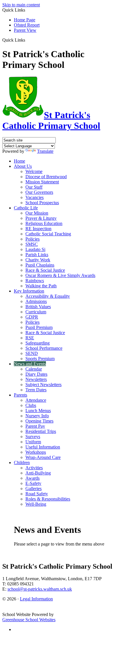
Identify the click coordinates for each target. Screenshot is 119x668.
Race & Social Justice (45, 270)
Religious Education (43, 223)
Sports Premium (40, 358)
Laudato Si (35, 249)
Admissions (36, 301)
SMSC (31, 244)
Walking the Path (41, 285)
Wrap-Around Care (43, 457)
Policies (32, 239)
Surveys (32, 436)
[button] (27, 40)
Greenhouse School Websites (28, 619)
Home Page (24, 19)
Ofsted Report (27, 25)
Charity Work (37, 259)
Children (22, 462)
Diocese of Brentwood (46, 176)
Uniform (33, 441)
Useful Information (42, 446)
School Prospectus (42, 202)
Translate (45, 151)
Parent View (25, 30)
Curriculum (35, 311)
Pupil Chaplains (39, 265)
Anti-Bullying (38, 472)
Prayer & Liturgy (41, 218)
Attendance (35, 400)
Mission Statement (42, 181)
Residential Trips (40, 431)
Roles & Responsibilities (47, 498)
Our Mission (36, 213)
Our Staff (33, 187)
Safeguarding (37, 342)
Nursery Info (37, 415)
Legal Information (36, 598)
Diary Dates (36, 374)
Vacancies (34, 197)
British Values (38, 306)
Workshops (35, 452)
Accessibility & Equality (47, 296)
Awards (32, 478)
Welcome (33, 171)
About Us (23, 166)
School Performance (43, 348)
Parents (20, 394)
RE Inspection (38, 228)
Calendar (33, 368)
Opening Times (39, 420)
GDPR (31, 317)
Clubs (30, 405)
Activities (34, 467)
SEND (31, 353)
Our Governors (39, 192)
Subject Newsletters (43, 384)
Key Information (29, 291)
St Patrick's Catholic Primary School (51, 120)
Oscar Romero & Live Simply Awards (60, 275)
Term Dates (36, 389)
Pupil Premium (39, 327)
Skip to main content (21, 4)
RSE (29, 337)
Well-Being (35, 504)
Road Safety (36, 493)
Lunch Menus (38, 410)
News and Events (30, 363)
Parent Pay (35, 426)
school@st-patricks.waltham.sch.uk (40, 589)
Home (19, 161)
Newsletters (36, 379)
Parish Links (36, 254)
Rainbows (34, 280)
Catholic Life (26, 207)
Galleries (33, 488)
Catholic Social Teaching (48, 233)
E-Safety (33, 483)
